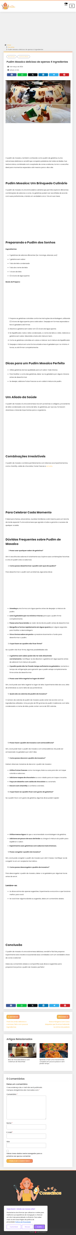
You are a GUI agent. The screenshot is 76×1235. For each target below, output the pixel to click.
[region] (26, 1218)
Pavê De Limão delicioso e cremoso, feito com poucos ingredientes (17, 1024)
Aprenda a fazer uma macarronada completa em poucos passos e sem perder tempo (52, 1061)
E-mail (10, 1132)
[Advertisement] (38, 28)
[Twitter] (33, 74)
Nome (9, 1123)
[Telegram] (53, 74)
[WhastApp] (22, 74)
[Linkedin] (43, 74)
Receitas (11, 47)
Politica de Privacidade (23, 1222)
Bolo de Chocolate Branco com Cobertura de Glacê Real (19, 1061)
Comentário (12, 1094)
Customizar (14, 1227)
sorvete (49, 466)
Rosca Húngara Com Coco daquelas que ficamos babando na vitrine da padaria (57, 1024)
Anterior (14, 1017)
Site (8, 1141)
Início (9, 45)
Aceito (39, 1227)
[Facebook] (12, 74)
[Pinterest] (64, 74)
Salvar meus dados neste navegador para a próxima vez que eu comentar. (24, 1154)
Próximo (62, 1017)
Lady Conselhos (41, 1232)
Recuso (27, 1227)
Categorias (23, 57)
